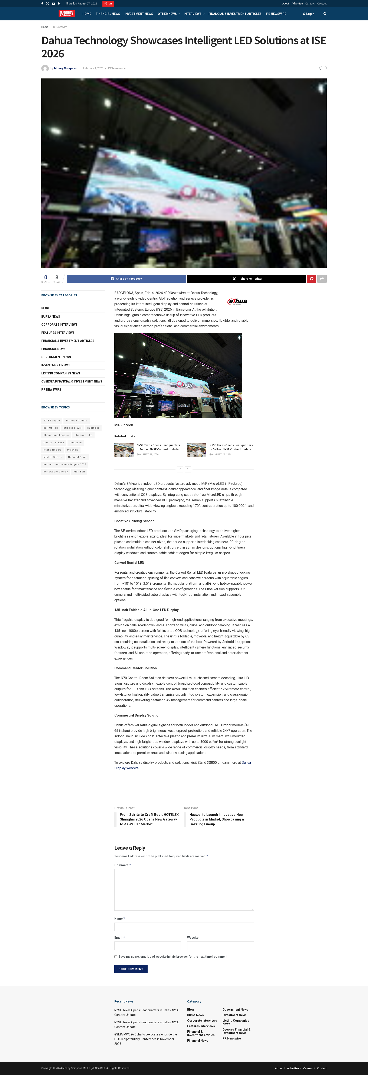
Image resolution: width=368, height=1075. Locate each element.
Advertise (297, 3)
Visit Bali (79, 471)
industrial (76, 442)
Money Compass (65, 68)
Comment (122, 865)
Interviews (192, 14)
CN (110, 3)
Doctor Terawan (53, 442)
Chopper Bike (83, 435)
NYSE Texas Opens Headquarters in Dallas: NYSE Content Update (158, 447)
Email (119, 938)
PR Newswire (276, 14)
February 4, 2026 (93, 68)
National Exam (77, 457)
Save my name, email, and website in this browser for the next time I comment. (173, 956)
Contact (322, 3)
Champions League (56, 435)
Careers (310, 3)
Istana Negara (52, 449)
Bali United (50, 428)
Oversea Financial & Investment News (71, 381)
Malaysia (72, 449)
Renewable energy (55, 471)
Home (86, 14)
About (285, 3)
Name (119, 918)
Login (310, 14)
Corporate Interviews (59, 324)
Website (192, 937)
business (93, 428)
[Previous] (180, 469)
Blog (45, 308)
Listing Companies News (60, 373)
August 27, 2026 (148, 454)
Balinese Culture (77, 420)
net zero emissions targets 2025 (64, 464)
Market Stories (53, 457)
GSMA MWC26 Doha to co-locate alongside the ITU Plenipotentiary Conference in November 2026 (145, 1039)
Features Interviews (58, 332)
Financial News (108, 14)
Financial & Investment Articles (235, 14)
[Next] (188, 469)
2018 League (51, 420)
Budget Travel (72, 428)
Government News (56, 357)
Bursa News (50, 316)
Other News (167, 14)
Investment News (139, 14)
